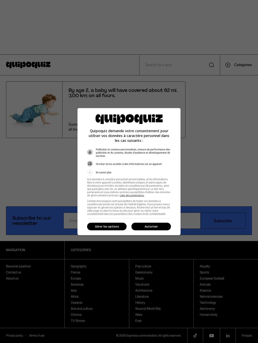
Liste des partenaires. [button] (132, 195)
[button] (129, 172)
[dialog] (129, 171)
